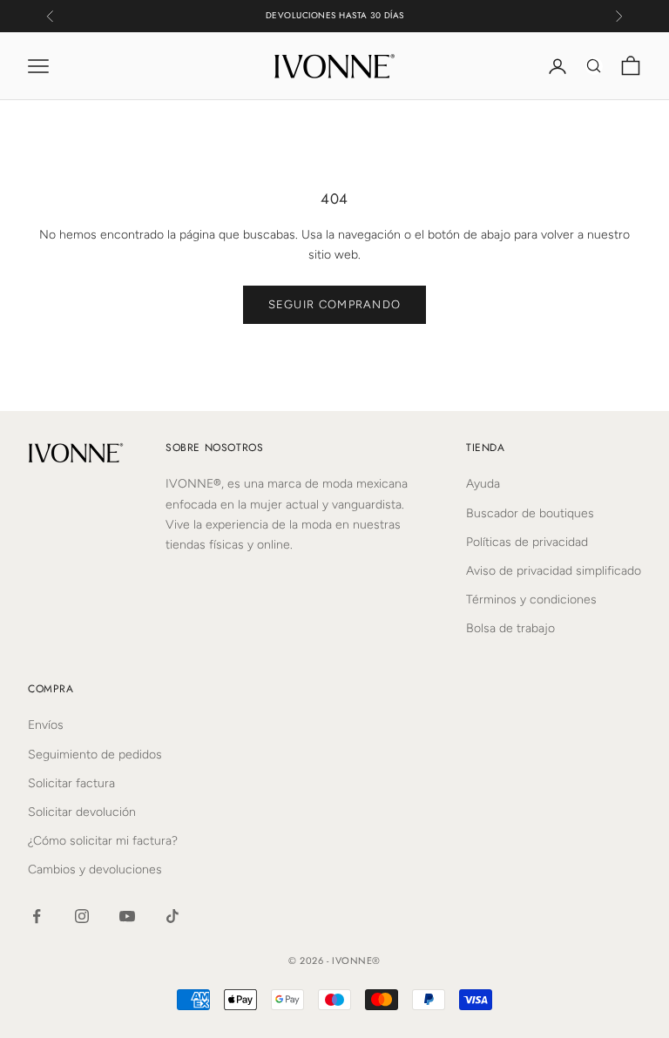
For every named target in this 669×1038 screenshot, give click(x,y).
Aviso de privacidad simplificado (553, 570)
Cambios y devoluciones (95, 869)
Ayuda (483, 483)
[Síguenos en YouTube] (127, 916)
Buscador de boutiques (530, 513)
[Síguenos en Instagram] (82, 916)
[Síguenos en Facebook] (36, 916)
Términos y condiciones (531, 599)
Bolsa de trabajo (510, 628)
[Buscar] (594, 66)
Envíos (46, 725)
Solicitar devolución (82, 812)
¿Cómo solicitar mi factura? (103, 840)
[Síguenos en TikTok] (172, 916)
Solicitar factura (71, 783)
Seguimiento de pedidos (95, 754)
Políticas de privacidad (527, 542)
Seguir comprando (335, 304)
